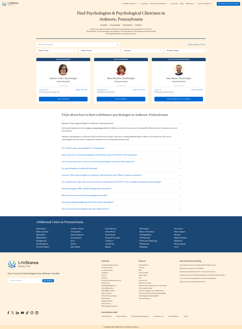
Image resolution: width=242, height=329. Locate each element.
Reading (143, 247)
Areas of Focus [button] (99, 51)
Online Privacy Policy (145, 283)
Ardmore (138, 25)
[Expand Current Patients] (212, 4)
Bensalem (41, 235)
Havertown (110, 235)
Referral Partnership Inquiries (140, 316)
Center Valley (77, 229)
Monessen (144, 229)
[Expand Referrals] (194, 4)
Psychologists (115, 25)
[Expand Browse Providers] (137, 4)
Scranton (178, 229)
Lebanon (109, 241)
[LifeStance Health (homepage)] (10, 4)
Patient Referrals (143, 265)
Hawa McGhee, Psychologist (121, 78)
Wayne (177, 235)
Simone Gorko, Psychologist (63, 78)
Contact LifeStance (173, 316)
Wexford (178, 241)
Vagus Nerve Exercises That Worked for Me (192, 282)
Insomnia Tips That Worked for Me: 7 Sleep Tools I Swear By (197, 272)
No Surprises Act (158, 316)
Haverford (110, 232)
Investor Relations (121, 316)
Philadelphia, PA (102, 89)
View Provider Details (63, 81)
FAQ (140, 278)
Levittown (110, 244)
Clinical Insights (143, 273)
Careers (186, 316)
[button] (129, 4)
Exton (73, 244)
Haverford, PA (43, 89)
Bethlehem (41, 238)
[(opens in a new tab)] (8, 312)
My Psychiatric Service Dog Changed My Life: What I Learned (198, 265)
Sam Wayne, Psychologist (178, 78)
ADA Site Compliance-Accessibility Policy (151, 291)
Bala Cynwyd (42, 232)
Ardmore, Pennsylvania (94, 128)
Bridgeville (41, 241)
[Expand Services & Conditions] (167, 4)
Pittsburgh (145, 238)
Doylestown (76, 238)
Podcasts (141, 267)
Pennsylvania (127, 25)
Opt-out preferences (144, 298)
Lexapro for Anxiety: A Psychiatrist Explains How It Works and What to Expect (202, 275)
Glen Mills (75, 247)
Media (108, 247)
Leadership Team (106, 316)
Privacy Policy (143, 280)
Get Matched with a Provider (228, 4)
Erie (73, 241)
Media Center (143, 275)
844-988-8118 (198, 89)
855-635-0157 (82, 89)
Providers (103, 25)
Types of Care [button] (56, 51)
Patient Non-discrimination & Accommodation (153, 285)
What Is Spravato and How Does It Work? (192, 268)
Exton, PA (158, 89)
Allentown (41, 229)
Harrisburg (110, 229)
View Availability (63, 99)
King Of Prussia (112, 238)
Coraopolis (76, 232)
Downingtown (77, 235)
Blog (140, 270)
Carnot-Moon (42, 247)
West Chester (180, 238)
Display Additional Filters (197, 44)
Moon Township (147, 232)
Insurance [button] (142, 51)
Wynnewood (179, 244)
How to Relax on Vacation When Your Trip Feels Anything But (198, 278)
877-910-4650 (140, 89)
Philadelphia (145, 235)
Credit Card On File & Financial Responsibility (152, 293)
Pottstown (144, 244)
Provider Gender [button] (185, 51)
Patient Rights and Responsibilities (149, 296)
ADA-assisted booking (145, 288)
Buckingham (42, 244)
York (176, 247)
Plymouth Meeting (148, 241)
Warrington (179, 232)
